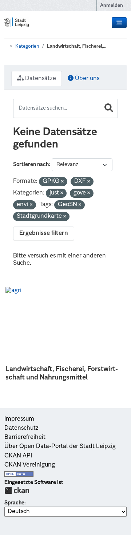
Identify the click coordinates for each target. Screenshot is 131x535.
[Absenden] (109, 108)
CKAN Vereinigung (29, 465)
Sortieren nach (31, 164)
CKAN (16, 490)
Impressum (19, 419)
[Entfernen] (62, 182)
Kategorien (27, 46)
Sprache (14, 503)
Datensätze (40, 79)
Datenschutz (21, 428)
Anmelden (111, 5)
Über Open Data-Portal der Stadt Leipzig (60, 446)
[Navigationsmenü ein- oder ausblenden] (119, 22)
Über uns (86, 79)
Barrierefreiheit (24, 437)
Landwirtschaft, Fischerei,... (76, 46)
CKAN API (18, 456)
